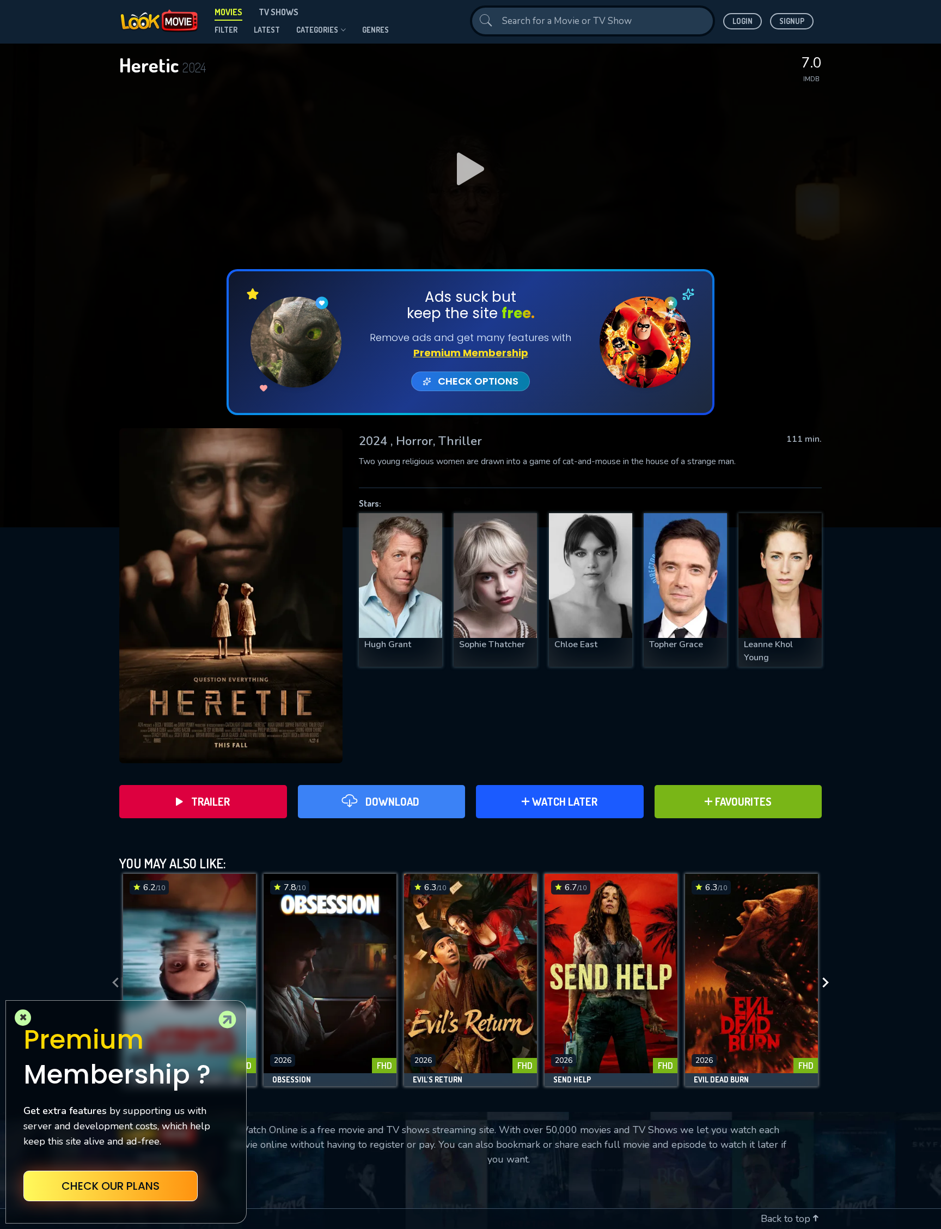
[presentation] (112, 983)
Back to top (787, 1218)
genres (375, 29)
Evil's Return (437, 1080)
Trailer (210, 801)
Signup (791, 21)
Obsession (291, 1080)
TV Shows (278, 12)
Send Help (572, 1080)
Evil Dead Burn (721, 1080)
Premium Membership (470, 353)
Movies (228, 12)
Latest (267, 29)
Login (742, 21)
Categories (317, 29)
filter (226, 29)
